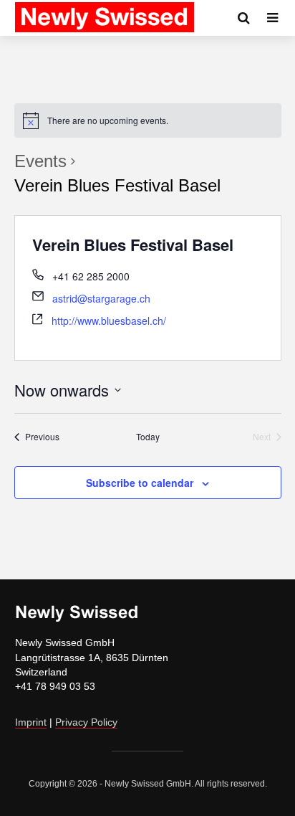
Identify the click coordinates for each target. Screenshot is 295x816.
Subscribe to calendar (139, 482)
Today (148, 436)
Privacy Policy (86, 722)
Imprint (31, 722)
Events (40, 161)
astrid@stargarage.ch (101, 298)
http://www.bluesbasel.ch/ (109, 320)
